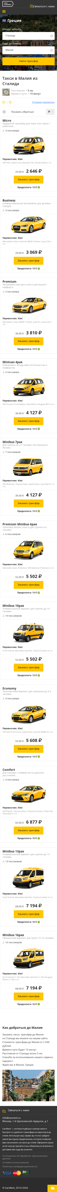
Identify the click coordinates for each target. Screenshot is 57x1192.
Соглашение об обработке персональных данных (25, 1157)
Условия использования (15, 1162)
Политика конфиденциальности (19, 1166)
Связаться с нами (44, 6)
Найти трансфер (28, 61)
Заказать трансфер (28, 179)
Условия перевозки (43, 102)
